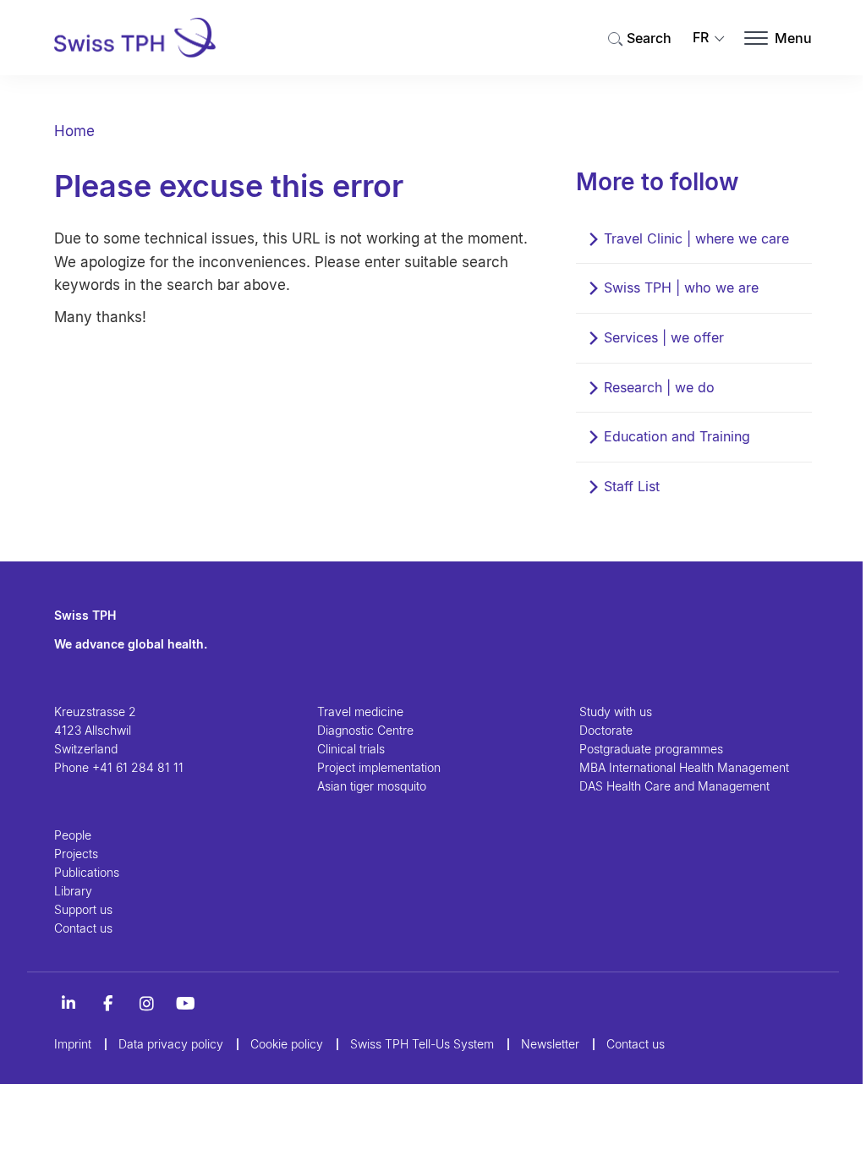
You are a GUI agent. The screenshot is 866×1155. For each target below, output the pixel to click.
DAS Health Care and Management (674, 786)
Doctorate (606, 730)
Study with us (615, 711)
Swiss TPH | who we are (681, 287)
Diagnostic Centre (365, 730)
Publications (86, 872)
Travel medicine (360, 711)
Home (74, 131)
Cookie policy (286, 1044)
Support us (83, 909)
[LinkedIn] (68, 1003)
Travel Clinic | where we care (696, 238)
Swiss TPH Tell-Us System (422, 1044)
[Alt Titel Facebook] (107, 1003)
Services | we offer (664, 337)
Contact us (83, 928)
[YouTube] (185, 1003)
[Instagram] (146, 1003)
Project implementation (379, 767)
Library (73, 891)
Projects (76, 853)
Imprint (72, 1044)
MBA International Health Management (684, 767)
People (72, 835)
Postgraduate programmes (651, 749)
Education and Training (677, 436)
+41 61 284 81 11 (138, 767)
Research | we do (659, 387)
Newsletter (550, 1044)
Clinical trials (351, 749)
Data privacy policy (170, 1044)
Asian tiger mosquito (371, 786)
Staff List (632, 486)
